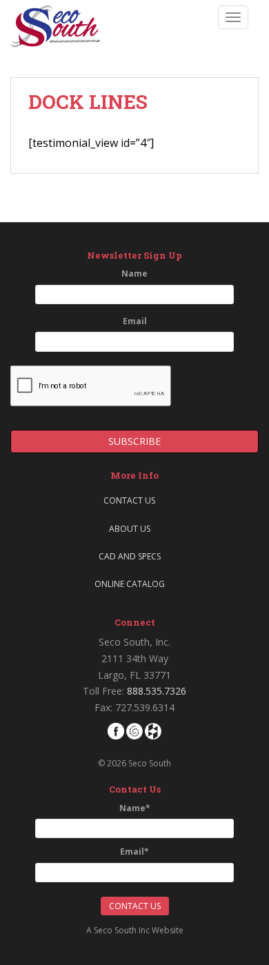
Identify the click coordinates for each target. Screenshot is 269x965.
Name (134, 273)
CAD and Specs (130, 556)
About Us (129, 529)
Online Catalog (129, 584)
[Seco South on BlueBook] (134, 730)
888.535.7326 (156, 690)
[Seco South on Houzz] (153, 730)
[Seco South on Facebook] (116, 730)
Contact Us (129, 500)
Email (135, 321)
